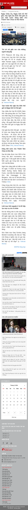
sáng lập (22, 27)
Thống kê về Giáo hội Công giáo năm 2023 (12, 365)
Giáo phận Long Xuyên (7, 476)
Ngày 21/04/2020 (6, 25)
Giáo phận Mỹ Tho (6, 478)
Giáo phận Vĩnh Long (6, 483)
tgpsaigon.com (6, 435)
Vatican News (8, 102)
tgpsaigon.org (6, 437)
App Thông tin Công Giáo (9, 446)
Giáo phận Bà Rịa (6, 471)
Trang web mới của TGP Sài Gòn (11, 431)
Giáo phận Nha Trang (7, 494)
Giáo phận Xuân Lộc (6, 485)
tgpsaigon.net (6, 433)
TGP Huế (4, 489)
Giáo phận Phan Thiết (7, 480)
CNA (11, 145)
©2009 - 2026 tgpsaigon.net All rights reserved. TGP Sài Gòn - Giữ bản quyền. (14, 507)
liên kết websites (6, 465)
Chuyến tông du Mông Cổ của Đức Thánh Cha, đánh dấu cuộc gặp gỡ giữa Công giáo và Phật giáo (14, 361)
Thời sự (3, 11)
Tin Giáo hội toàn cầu (13, 11)
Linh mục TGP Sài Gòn (8, 424)
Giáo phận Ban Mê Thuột (7, 491)
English (25, 1)
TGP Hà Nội (4, 502)
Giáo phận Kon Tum (6, 496)
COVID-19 (10, 27)
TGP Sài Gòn (5, 469)
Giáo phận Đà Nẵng (6, 493)
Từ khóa (18, 27)
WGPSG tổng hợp (6, 22)
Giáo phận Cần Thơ (6, 473)
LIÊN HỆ (4, 453)
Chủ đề (4, 27)
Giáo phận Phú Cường (7, 482)
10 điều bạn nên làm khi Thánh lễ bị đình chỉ (13, 334)
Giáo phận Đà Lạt (6, 474)
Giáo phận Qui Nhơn (6, 498)
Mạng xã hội (5, 439)
